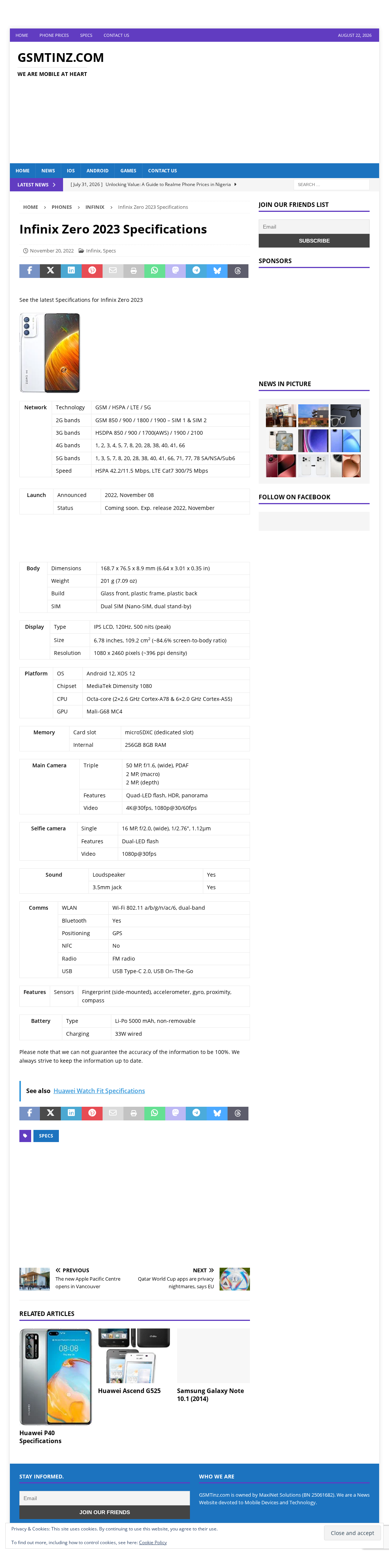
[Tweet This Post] (50, 271)
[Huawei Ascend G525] (134, 1356)
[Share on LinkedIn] (71, 271)
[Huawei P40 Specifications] (55, 1376)
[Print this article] (133, 271)
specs (46, 1136)
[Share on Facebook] (29, 271)
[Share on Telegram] (196, 271)
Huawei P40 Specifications (40, 1437)
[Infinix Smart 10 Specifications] (345, 440)
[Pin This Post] (92, 271)
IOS (71, 170)
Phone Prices (54, 35)
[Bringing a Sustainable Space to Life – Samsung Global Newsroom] (281, 415)
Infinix (93, 250)
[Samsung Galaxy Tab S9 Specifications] (313, 440)
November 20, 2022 (52, 250)
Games (128, 170)
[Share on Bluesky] (217, 271)
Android (98, 170)
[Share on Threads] (238, 271)
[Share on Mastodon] (175, 271)
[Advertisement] (254, 102)
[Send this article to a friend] (113, 271)
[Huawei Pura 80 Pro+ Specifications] (281, 465)
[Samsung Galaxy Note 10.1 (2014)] (213, 1356)
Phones (62, 207)
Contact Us (116, 35)
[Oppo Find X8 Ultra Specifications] (345, 465)
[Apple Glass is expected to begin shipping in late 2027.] (345, 415)
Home (22, 35)
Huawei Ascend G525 (129, 1391)
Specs (86, 35)
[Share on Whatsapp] (154, 271)
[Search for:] (332, 184)
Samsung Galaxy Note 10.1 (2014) (210, 1395)
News (48, 170)
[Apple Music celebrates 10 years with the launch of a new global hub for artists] (313, 415)
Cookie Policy (153, 1542)
